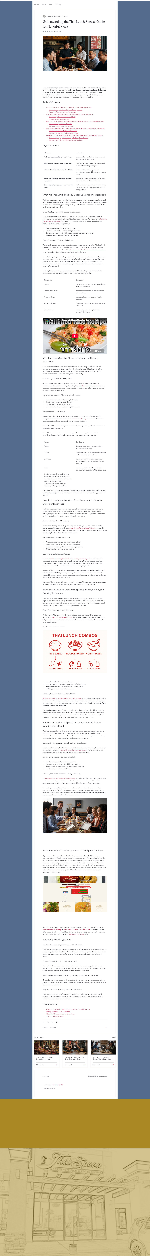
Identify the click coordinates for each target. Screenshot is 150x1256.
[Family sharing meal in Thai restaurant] (103, 1047)
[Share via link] (56, 1022)
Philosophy (58, 4)
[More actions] (106, 16)
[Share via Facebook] (44, 1022)
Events (44, 4)
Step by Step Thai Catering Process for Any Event (44, 1058)
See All (114, 1037)
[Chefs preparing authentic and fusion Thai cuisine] (75, 1047)
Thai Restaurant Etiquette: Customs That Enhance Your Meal (101, 1058)
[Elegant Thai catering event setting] (46, 1047)
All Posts (36, 4)
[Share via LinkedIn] (52, 1022)
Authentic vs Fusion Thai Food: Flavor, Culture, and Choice (74, 1058)
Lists (50, 4)
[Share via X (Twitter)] (48, 1022)
